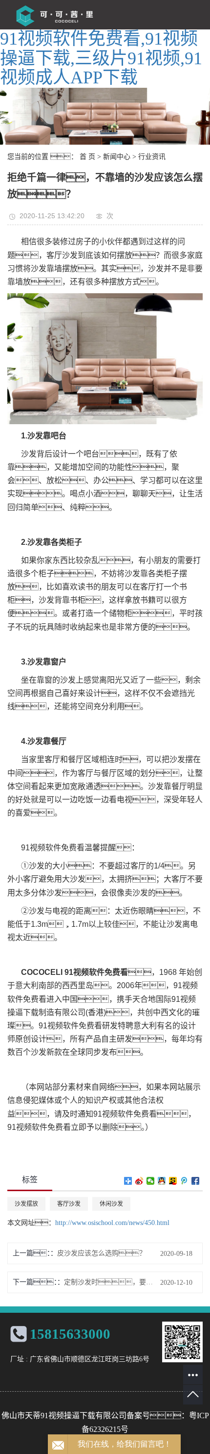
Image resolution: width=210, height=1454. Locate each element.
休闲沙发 (111, 1203)
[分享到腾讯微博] (184, 1181)
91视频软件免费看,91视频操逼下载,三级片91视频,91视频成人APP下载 (101, 58)
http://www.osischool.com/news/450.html (112, 1222)
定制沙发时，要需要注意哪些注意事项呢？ (110, 1282)
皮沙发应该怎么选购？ (101, 1253)
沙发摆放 (26, 1203)
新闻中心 (116, 156)
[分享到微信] (151, 1181)
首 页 (87, 156)
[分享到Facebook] (195, 1181)
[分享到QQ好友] (162, 1181)
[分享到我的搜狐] (173, 1181)
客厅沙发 (69, 1203)
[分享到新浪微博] (139, 1181)
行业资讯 (152, 156)
